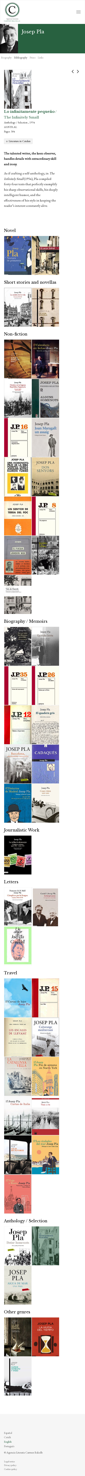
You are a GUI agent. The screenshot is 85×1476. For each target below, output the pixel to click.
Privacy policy (10, 1465)
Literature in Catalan (19, 141)
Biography (6, 57)
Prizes (32, 57)
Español (8, 1433)
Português (9, 1446)
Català (7, 1437)
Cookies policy (10, 1469)
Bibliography (20, 57)
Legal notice (9, 1461)
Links (40, 57)
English (8, 1441)
